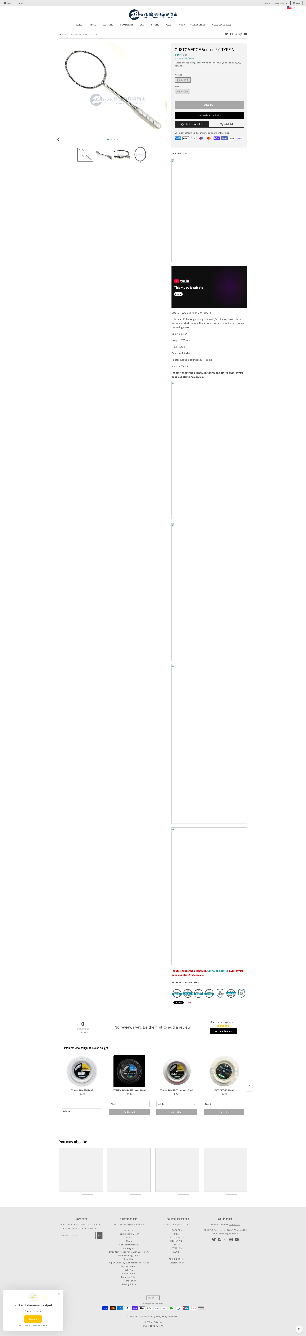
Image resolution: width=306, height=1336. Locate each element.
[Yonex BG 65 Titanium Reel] (176, 1071)
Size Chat (129, 1259)
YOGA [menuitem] (182, 24)
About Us (128, 1230)
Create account (280, 3)
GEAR (176, 1251)
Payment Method (128, 1266)
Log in (267, 3)
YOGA (177, 1255)
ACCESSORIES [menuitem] (197, 24)
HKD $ (20, 3)
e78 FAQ (129, 1269)
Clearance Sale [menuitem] (221, 24)
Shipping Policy (129, 1277)
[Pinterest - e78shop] (240, 34)
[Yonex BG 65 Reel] (82, 1071)
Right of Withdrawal (129, 1244)
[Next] (166, 139)
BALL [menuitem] (93, 24)
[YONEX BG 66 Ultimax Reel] (129, 1071)
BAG (176, 1244)
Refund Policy (129, 1280)
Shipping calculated (184, 982)
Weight (178, 75)
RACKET (176, 1230)
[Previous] (58, 139)
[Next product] (249, 1085)
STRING (176, 1248)
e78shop (157, 1322)
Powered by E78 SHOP (153, 1325)
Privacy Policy (129, 1284)
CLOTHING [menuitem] (107, 24)
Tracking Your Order (129, 1233)
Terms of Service (128, 1273)
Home (61, 34)
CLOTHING (176, 1237)
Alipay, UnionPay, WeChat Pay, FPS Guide (129, 1262)
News (129, 1241)
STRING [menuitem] (155, 24)
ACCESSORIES (176, 1259)
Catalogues (129, 1248)
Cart (298, 3)
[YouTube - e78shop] (245, 34)
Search (128, 1237)
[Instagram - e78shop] (236, 34)
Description (179, 153)
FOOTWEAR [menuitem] (126, 24)
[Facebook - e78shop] (231, 34)
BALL (175, 1233)
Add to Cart (129, 1112)
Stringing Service (210, 62)
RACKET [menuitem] (79, 24)
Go (99, 1235)
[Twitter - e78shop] (226, 34)
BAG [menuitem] (142, 24)
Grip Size (179, 86)
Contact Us (234, 1224)
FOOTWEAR (176, 1241)
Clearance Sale (177, 1262)
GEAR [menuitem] (169, 24)
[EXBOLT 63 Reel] (224, 1071)
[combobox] (82, 1111)
